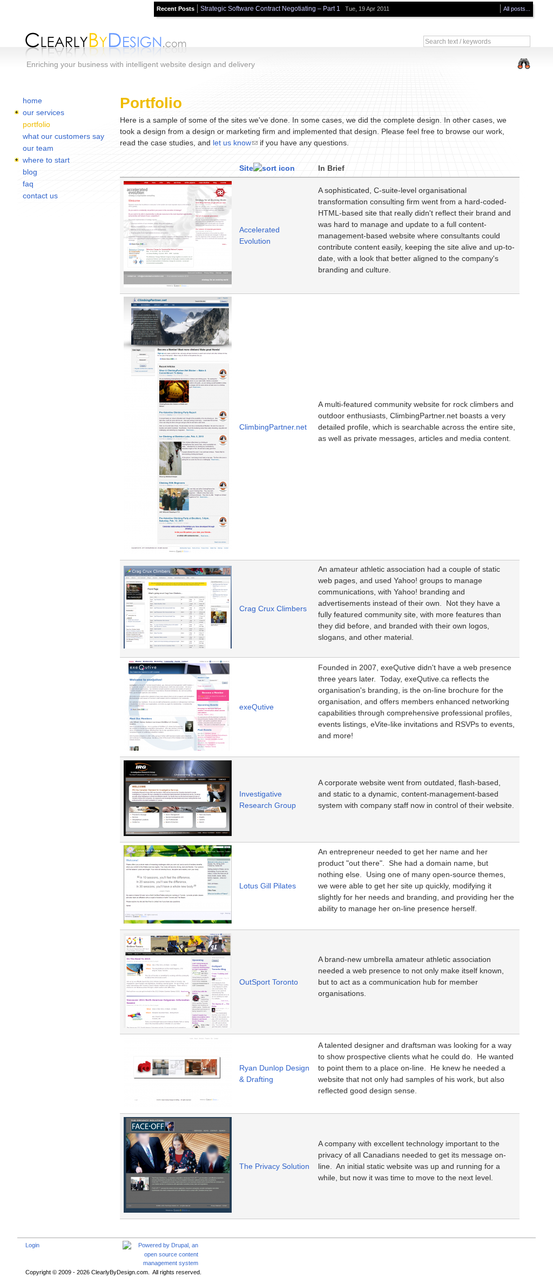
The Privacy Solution (274, 1166)
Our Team (38, 148)
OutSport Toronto (268, 982)
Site (246, 168)
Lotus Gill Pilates (267, 885)
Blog (30, 172)
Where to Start (46, 160)
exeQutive (256, 707)
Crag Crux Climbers (273, 608)
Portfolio (36, 124)
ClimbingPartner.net (273, 427)
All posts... (516, 8)
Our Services (43, 112)
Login (32, 1245)
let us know (232, 142)
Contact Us (40, 195)
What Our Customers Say (63, 136)
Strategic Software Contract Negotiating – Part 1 (270, 8)
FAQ (28, 183)
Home (32, 100)
